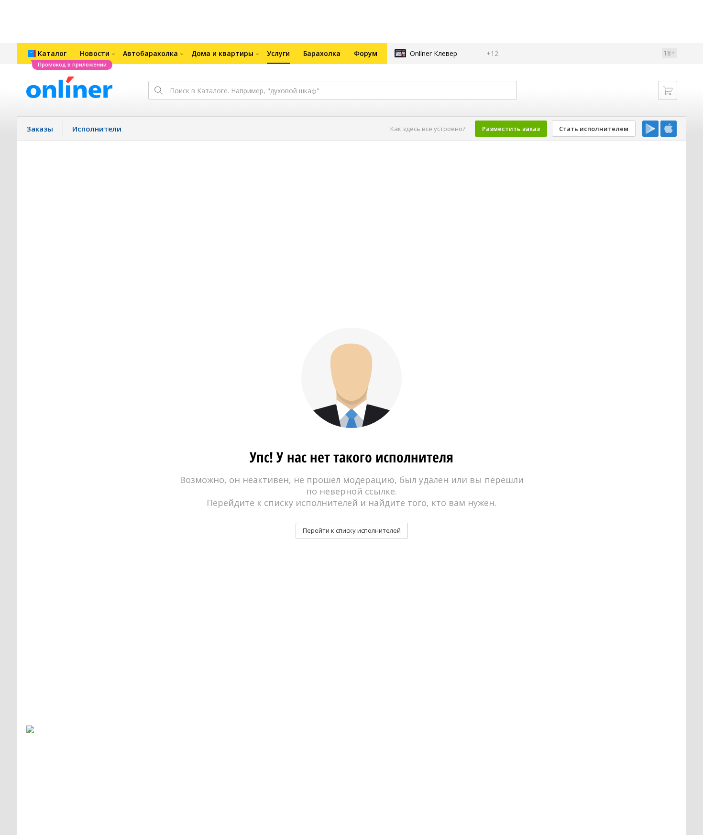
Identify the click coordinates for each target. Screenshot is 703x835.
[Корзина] (667, 90)
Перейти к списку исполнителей (352, 530)
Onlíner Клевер (433, 53)
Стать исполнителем (593, 128)
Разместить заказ (511, 128)
